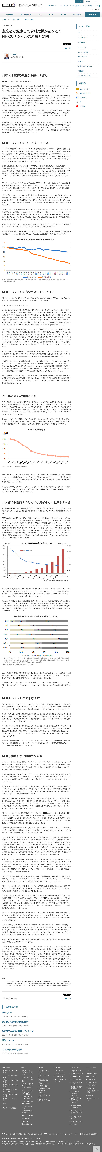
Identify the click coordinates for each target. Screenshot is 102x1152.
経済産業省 (94, 1134)
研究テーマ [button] (9, 14)
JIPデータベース (76, 1071)
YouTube (82, 106)
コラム (80, 33)
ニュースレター (85, 89)
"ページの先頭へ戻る (96, 1149)
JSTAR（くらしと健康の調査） (76, 1099)
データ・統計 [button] (77, 14)
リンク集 (74, 1124)
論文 (23, 1067)
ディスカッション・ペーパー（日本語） (27, 1072)
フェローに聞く (83, 47)
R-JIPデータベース (77, 1073)
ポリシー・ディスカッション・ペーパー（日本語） (27, 1085)
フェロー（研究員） (9, 1108)
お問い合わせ (80, 6)
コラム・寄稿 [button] (92, 14)
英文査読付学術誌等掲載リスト (27, 1111)
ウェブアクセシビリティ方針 (33, 1134)
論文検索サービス (92, 6)
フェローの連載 (83, 52)
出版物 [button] (51, 14)
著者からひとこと (44, 1083)
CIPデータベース (76, 1076)
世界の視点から (83, 57)
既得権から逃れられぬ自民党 (15, 1022)
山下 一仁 (14, 54)
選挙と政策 (7, 1012)
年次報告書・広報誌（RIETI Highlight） (44, 1090)
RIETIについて (52, 6)
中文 (95, 1)
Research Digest (27, 1115)
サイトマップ (63, 6)
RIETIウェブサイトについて (52, 1134)
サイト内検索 (94, 9)
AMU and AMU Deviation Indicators (75, 1093)
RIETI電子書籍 (43, 1086)
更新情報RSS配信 (85, 93)
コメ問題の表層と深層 (12, 1049)
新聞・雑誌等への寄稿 (85, 66)
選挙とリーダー (9, 1040)
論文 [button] (40, 14)
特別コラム (81, 61)
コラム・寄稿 (15, 19)
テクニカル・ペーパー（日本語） (27, 1097)
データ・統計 (75, 1067)
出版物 (40, 1067)
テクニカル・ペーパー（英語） (27, 1102)
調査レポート (26, 1121)
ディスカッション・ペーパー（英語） (27, 1079)
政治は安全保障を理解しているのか (18, 1031)
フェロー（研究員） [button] (26, 14)
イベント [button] (63, 14)
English (87, 1)
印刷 (69, 48)
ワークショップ (60, 1073)
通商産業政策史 (43, 1080)
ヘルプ (72, 6)
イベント (57, 1067)
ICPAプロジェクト (76, 1121)
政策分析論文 (26, 1118)
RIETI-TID (74, 1103)
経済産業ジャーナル (84, 76)
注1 (8, 101)
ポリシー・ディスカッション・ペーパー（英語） (27, 1092)
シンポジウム (59, 1071)
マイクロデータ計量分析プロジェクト (76, 1112)
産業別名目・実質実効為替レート (76, 1088)
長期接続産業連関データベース (76, 1106)
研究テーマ (6, 1067)
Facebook (83, 97)
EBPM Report (82, 42)
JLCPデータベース (77, 1079)
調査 (4, 1103)
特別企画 (80, 71)
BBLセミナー (59, 1076)
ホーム (4, 19)
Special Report (29, 19)
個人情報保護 (17, 1134)
